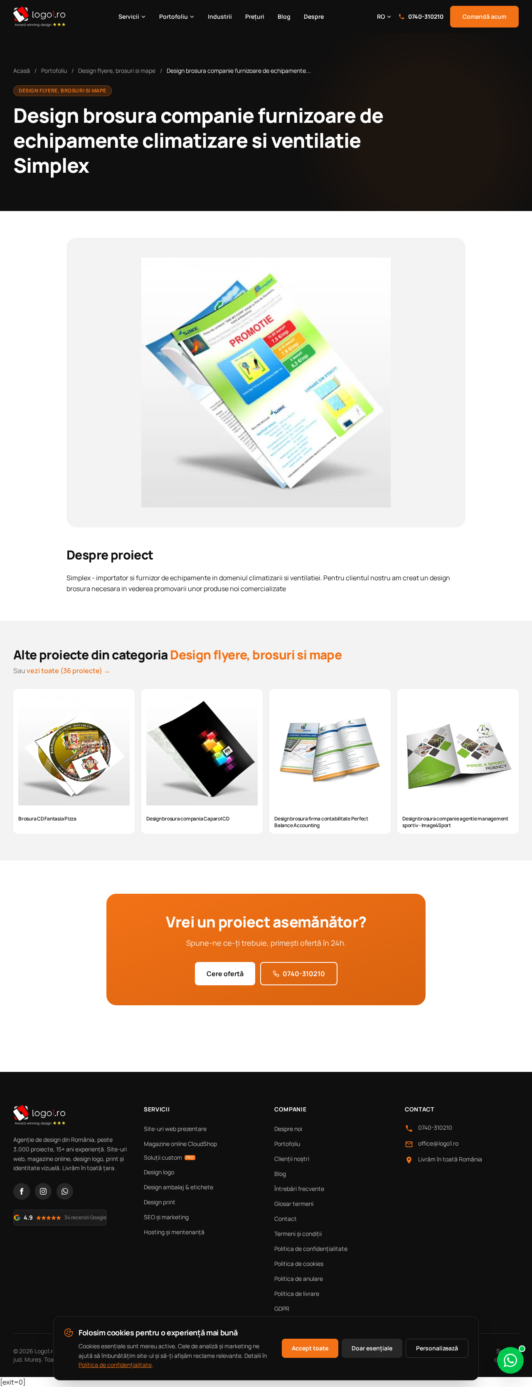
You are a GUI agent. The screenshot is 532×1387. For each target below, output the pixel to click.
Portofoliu (173, 16)
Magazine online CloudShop (180, 1144)
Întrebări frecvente (299, 1189)
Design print (159, 1202)
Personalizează (437, 1348)
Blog (284, 16)
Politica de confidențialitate (310, 1249)
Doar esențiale (372, 1348)
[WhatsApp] (65, 1191)
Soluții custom (169, 1157)
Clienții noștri (291, 1159)
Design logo (159, 1172)
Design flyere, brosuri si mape (116, 71)
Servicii (128, 16)
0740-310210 (425, 16)
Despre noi (288, 1129)
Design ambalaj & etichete (178, 1187)
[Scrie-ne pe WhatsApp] (510, 1360)
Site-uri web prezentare (175, 1129)
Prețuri (254, 16)
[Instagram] (43, 1191)
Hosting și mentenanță (174, 1232)
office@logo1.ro (438, 1143)
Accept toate (310, 1348)
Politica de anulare (298, 1279)
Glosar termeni (293, 1204)
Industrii (220, 16)
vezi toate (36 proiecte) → (68, 670)
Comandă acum (484, 16)
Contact (285, 1219)
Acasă (21, 71)
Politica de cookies (298, 1264)
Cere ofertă (225, 973)
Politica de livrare (296, 1294)
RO (381, 16)
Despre (314, 16)
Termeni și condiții (298, 1234)
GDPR (281, 1308)
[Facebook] (21, 1191)
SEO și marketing (166, 1217)
